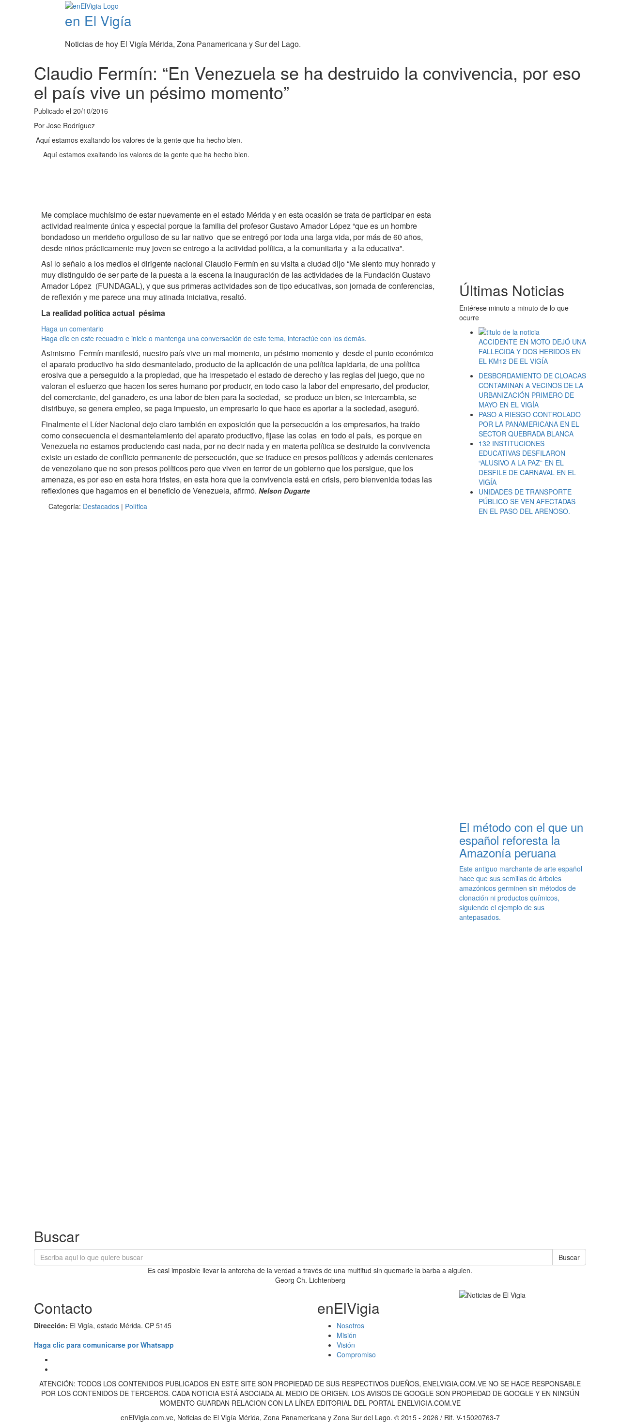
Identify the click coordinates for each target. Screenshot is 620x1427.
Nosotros (350, 1325)
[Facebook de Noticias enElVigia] (587, 7)
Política (136, 506)
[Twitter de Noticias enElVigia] (594, 7)
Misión (346, 1335)
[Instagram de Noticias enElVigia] (601, 7)
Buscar (569, 1257)
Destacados (101, 506)
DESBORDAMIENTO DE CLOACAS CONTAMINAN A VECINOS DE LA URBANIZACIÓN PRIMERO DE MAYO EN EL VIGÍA (532, 390)
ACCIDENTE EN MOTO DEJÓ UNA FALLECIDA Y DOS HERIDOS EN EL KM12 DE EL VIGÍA (532, 351)
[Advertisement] (217, 186)
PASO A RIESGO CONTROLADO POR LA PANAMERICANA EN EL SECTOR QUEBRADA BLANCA (530, 423)
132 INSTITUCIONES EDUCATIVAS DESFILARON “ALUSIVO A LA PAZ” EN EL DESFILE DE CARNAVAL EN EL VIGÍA (527, 462)
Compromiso (356, 1354)
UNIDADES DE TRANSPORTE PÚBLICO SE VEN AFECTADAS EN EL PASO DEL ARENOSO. (527, 501)
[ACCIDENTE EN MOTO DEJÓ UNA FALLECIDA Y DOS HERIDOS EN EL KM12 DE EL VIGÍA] (533, 332)
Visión (346, 1345)
